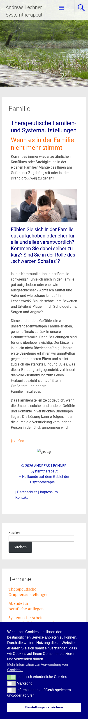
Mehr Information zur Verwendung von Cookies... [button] (37, 667)
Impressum (49, 492)
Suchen (15, 532)
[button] (11, 677)
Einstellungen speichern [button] (44, 707)
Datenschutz (27, 492)
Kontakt (21, 497)
